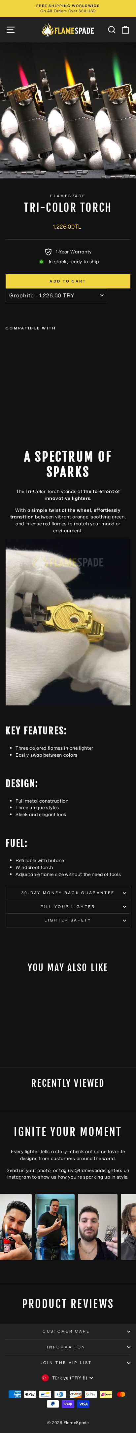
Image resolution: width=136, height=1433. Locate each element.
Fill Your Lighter (68, 906)
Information (66, 1347)
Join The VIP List (66, 1362)
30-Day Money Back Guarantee (68, 892)
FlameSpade (67, 196)
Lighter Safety (68, 920)
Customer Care (66, 1331)
